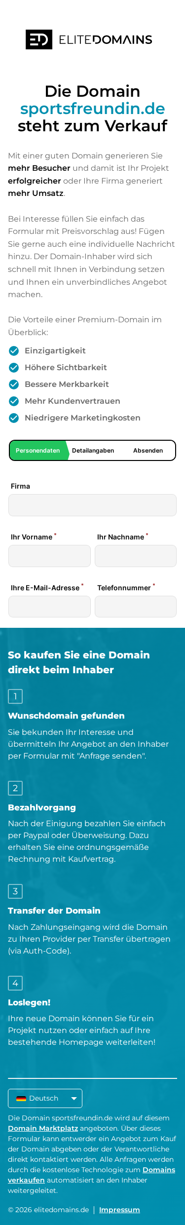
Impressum (119, 1209)
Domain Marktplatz (43, 1128)
